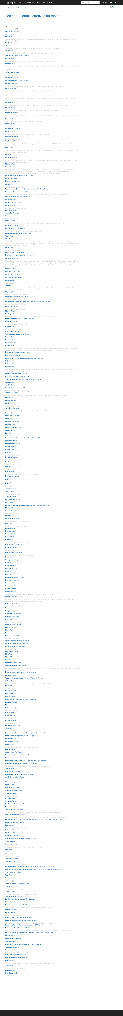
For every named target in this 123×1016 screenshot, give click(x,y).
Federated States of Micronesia (33, 358)
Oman (11, 686)
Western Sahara (22, 958)
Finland (13, 364)
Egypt (12, 326)
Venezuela (15, 947)
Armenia (13, 88)
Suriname (15, 836)
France (10, 8)
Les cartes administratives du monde (33, 15)
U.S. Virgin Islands (28, 905)
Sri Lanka (15, 830)
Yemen (12, 965)
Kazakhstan (16, 499)
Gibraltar (14, 400)
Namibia (13, 627)
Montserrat (16, 616)
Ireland (12, 471)
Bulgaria (13, 199)
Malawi (12, 563)
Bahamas (14, 119)
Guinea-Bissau (19, 427)
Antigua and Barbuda (25, 80)
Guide (38, 2)
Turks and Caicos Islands (27, 899)
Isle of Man (15, 476)
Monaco (13, 608)
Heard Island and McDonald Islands (31, 438)
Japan (12, 492)
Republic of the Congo (27, 736)
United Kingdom (32, 920)
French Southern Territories (32, 379)
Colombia (15, 258)
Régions (18, 8)
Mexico (13, 591)
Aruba (11, 93)
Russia (12, 744)
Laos (10, 523)
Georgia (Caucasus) (24, 388)
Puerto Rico (16, 725)
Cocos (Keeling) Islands (26, 255)
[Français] (115, 2)
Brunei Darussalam (24, 197)
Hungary (13, 446)
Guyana (13, 430)
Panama (13, 696)
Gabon (12, 382)
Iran (9, 462)
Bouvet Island (16, 181)
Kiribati (12, 508)
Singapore (15, 793)
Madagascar (17, 560)
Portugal (13, 720)
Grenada (14, 413)
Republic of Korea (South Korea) (39, 733)
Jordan (13, 496)
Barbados (14, 131)
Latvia (13, 528)
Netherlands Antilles (26, 640)
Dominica (15, 314)
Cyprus (12, 292)
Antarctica (16, 73)
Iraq (9, 467)
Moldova (14, 603)
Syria (10, 849)
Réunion (13, 738)
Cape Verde (14, 225)
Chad (11, 236)
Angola (12, 63)
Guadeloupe (17, 416)
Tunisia (12, 886)
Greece (12, 403)
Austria (13, 107)
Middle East (18, 596)
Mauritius (13, 586)
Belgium (14, 141)
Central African (27, 233)
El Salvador (16, 331)
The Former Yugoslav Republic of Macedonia (48, 869)
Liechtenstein (19, 544)
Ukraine (13, 912)
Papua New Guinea (30, 699)
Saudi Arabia (20, 777)
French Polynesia (24, 376)
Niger (10, 654)
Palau (11, 693)
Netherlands (15, 636)
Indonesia (15, 457)
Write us (104, 2)
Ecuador (14, 321)
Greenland (16, 408)
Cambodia (16, 213)
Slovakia (14, 798)
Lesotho (13, 534)
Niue (10, 660)
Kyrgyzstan (17, 518)
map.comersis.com (16, 2)
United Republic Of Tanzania (33, 925)
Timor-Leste (17, 872)
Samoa (12, 768)
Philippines (16, 708)
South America (21, 814)
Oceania (13, 681)
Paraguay (15, 702)
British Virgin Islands (28, 192)
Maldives (14, 568)
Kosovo (13, 511)
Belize (11, 148)
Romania (15, 741)
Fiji (9, 361)
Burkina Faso (18, 202)
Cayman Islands (20, 228)
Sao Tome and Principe (27, 774)
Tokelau (13, 878)
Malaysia (13, 566)
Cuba (10, 285)
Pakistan (13, 690)
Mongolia (14, 611)
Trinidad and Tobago (23, 884)
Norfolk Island (16, 663)
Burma (13, 205)
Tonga (12, 881)
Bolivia (12, 167)
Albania (13, 46)
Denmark (15, 306)
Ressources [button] (47, 2)
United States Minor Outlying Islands (42, 933)
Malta (11, 574)
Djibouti (13, 311)
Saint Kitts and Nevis (24, 755)
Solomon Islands (19, 804)
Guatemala (16, 421)
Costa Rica (16, 274)
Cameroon (15, 216)
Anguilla (13, 70)
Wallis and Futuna (21, 955)
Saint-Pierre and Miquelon (29, 763)
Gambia (13, 385)
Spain (13, 825)
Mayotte (13, 589)
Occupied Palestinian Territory (34, 678)
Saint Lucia (17, 758)
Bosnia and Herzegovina (26, 175)
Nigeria (12, 657)
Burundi (13, 210)
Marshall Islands (19, 577)
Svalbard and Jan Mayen (29, 838)
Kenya (12, 502)
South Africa (19, 810)
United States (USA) (23, 928)
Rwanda (13, 749)
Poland (13, 715)
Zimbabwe (15, 973)
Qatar (11, 728)
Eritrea (13, 337)
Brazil (11, 184)
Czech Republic (24, 296)
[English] (111, 2)
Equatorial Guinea (23, 334)
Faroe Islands (16, 355)
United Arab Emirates (25, 917)
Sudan (13, 833)
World (12, 960)
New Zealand (21, 646)
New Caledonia (23, 643)
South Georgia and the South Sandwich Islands (48, 819)
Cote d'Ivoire (18, 277)
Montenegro (17, 614)
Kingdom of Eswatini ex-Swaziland (38, 505)
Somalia (13, 807)
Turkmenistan (19, 896)
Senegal (13, 782)
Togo (10, 875)
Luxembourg (18, 552)
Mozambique (18, 624)
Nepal (11, 633)
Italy (10, 484)
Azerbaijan (16, 112)
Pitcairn (13, 713)
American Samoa (24, 55)
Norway (13, 675)
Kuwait (12, 516)
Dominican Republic (28, 319)
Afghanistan (17, 31)
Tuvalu (12, 902)
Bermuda (15, 157)
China (11, 247)
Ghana (12, 397)
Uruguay (13, 935)
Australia (14, 102)
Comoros (14, 269)
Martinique (16, 580)
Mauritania (16, 583)
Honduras (15, 441)
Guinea (12, 424)
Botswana (15, 178)
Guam (11, 419)
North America (22, 665)
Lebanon (12, 531)
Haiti (10, 433)
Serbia (12, 785)
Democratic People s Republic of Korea (38, 301)
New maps (30, 2)
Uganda (14, 909)
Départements (28, 8)
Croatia (12, 280)
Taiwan (12, 854)
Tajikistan (16, 859)
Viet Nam (14, 950)
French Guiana (22, 373)
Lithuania (14, 547)
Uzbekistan (17, 938)
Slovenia (14, 801)
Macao (12, 557)
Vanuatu (13, 941)
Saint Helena (19, 752)
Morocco (12, 619)
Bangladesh (17, 128)
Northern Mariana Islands (28, 672)
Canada (13, 221)
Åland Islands (16, 43)
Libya (11, 540)
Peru (11, 705)
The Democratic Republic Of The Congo (42, 866)
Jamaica (14, 489)
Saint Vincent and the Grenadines (37, 761)
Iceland (12, 449)
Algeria (12, 51)
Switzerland (13, 844)
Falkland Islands (26, 352)
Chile (10, 239)
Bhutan (13, 164)
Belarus (15, 136)
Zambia (12, 970)
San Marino (16, 771)
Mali (9, 571)
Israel (11, 479)
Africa (12, 36)
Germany (15, 393)
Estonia (13, 340)
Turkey (13, 891)
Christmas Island (19, 252)
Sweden (12, 841)
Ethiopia (13, 343)
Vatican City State (36, 944)
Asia (10, 96)
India (10, 452)
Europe (12, 345)
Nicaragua (15, 651)
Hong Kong (16, 443)
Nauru (11, 630)
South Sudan (20, 822)
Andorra (13, 58)
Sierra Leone (18, 790)
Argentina (15, 83)
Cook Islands (16, 271)
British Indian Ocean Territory (40, 189)
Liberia (12, 537)
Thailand (14, 861)
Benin (11, 154)
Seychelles (16, 787)
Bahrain (13, 124)
